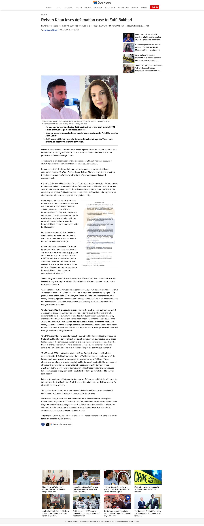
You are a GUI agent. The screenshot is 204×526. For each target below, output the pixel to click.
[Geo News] (102, 2)
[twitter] (47, 424)
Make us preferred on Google (62, 424)
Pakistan (68, 7)
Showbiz (98, 7)
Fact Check (110, 7)
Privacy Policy (134, 521)
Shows (144, 7)
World (79, 7)
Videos (135, 7)
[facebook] (43, 424)
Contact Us (117, 521)
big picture (123, 7)
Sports (88, 7)
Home (48, 7)
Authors (125, 521)
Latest (59, 7)
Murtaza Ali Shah (50, 30)
